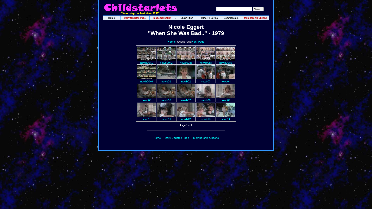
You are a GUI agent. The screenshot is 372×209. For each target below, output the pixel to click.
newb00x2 (166, 62)
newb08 (206, 100)
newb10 (146, 119)
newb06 (166, 100)
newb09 (225, 100)
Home (171, 41)
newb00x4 (206, 62)
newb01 (166, 81)
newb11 (166, 119)
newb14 (225, 119)
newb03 (206, 81)
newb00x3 (186, 62)
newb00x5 (225, 62)
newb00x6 (146, 81)
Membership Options (206, 137)
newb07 (186, 100)
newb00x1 (146, 62)
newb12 (186, 119)
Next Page (198, 41)
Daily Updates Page (177, 137)
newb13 (206, 119)
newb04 (225, 81)
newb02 (186, 81)
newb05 (146, 100)
